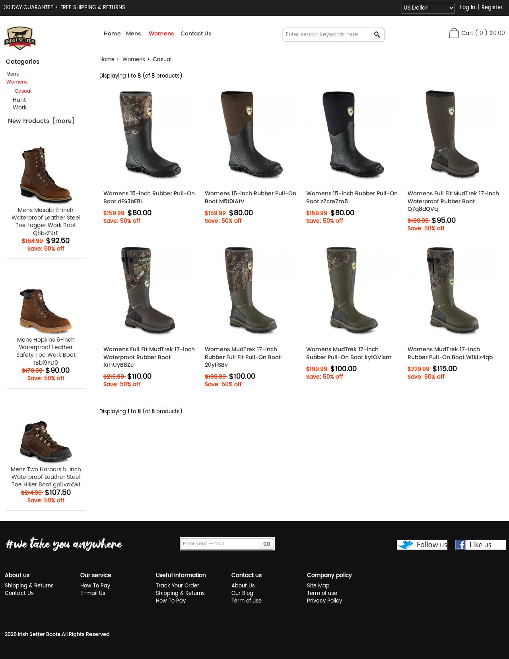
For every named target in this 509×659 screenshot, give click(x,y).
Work (16, 107)
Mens (12, 74)
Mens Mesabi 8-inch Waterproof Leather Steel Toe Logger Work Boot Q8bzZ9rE (46, 221)
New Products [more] (41, 121)
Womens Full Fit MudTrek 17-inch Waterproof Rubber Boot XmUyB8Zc (149, 357)
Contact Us (196, 33)
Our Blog (242, 593)
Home (112, 33)
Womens (133, 60)
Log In (467, 8)
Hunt (16, 100)
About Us (243, 586)
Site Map (318, 586)
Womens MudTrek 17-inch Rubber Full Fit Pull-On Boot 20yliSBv (243, 357)
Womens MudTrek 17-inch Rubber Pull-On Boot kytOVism (349, 353)
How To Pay (95, 586)
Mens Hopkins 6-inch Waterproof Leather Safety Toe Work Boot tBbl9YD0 (46, 351)
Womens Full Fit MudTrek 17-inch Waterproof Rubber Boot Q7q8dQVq (453, 201)
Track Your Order (177, 586)
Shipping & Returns (29, 586)
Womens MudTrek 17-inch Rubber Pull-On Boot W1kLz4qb (450, 353)
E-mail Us (92, 593)
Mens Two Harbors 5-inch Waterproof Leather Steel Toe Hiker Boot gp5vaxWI (46, 476)
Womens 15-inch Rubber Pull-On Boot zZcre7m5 (352, 197)
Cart (467, 33)
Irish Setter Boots (39, 634)
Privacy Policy (324, 601)
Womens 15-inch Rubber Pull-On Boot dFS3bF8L (149, 197)
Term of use (246, 601)
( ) (490, 33)
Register (492, 8)
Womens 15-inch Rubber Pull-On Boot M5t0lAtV (250, 197)
